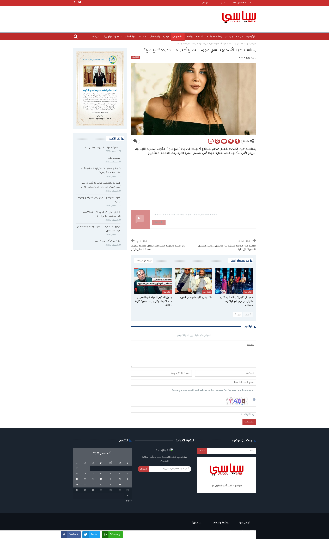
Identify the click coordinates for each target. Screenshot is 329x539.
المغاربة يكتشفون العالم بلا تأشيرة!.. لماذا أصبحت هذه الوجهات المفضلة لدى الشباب (100, 185)
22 (85, 485)
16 (77, 479)
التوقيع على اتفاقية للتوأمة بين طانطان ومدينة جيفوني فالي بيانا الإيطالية (227, 248)
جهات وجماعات (214, 36)
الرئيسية (250, 36)
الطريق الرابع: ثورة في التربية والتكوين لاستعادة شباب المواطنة (101, 214)
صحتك (143, 36)
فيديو (166, 36)
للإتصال (205, 3)
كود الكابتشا (249, 415)
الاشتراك (143, 469)
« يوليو (129, 500)
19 (110, 485)
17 (128, 485)
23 (77, 485)
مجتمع (229, 36)
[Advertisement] (142, 16)
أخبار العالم (130, 36)
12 (110, 479)
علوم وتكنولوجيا (113, 36)
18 (120, 485)
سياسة (239, 36)
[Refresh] (254, 399)
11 (120, 479)
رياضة (189, 36)
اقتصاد (199, 36)
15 (85, 479)
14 (93, 479)
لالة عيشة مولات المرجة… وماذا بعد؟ (102, 148)
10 (128, 479)
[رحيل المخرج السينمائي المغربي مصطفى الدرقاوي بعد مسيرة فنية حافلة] (153, 281)
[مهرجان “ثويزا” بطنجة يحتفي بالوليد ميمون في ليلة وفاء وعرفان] (234, 281)
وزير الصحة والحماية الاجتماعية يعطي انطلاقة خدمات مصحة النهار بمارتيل (158, 248)
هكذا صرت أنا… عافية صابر (107, 241)
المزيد (98, 36)
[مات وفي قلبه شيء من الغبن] (193, 281)
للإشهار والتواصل (220, 523)
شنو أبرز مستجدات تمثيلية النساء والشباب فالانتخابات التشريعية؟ (100, 171)
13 (101, 479)
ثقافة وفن (178, 36)
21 (93, 485)
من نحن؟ (197, 523)
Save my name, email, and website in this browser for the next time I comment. (212, 391)
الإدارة (223, 3)
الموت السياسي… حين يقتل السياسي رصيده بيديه (99, 200)
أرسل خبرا (244, 523)
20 (101, 485)
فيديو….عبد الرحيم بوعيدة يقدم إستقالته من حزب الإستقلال (98, 229)
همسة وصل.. (114, 158)
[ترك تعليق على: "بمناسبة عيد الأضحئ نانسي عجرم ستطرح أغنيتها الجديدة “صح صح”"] (135, 141)
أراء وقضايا (154, 36)
